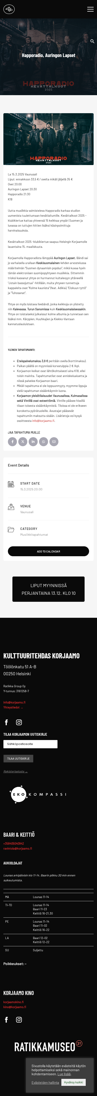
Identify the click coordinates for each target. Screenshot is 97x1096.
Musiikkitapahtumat (34, 534)
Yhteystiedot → (13, 707)
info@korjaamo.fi (14, 702)
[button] (92, 41)
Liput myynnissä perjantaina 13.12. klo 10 (49, 589)
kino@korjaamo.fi (14, 1007)
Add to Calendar (48, 551)
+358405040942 (13, 843)
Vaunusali (27, 512)
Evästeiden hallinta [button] (45, 1082)
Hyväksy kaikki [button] (73, 1082)
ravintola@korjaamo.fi (17, 848)
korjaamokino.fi (13, 1002)
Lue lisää (64, 1074)
